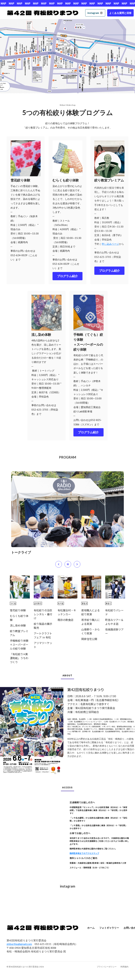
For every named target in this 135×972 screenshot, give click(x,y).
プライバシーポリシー (107, 966)
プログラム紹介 (67, 276)
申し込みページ (110, 243)
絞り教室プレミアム (19, 633)
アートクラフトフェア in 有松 (43, 635)
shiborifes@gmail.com (19, 943)
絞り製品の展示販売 (43, 626)
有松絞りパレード (114, 612)
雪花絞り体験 (18, 610)
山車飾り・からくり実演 (90, 631)
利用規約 (124, 966)
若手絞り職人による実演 (90, 622)
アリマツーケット (43, 645)
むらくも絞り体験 (19, 618)
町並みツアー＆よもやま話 (114, 622)
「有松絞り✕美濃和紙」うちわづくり (19, 658)
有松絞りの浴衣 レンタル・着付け (43, 614)
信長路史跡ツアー (114, 631)
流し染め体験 (18, 625)
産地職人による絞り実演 (90, 612)
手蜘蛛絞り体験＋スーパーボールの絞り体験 (19, 644)
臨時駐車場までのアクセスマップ (84, 853)
